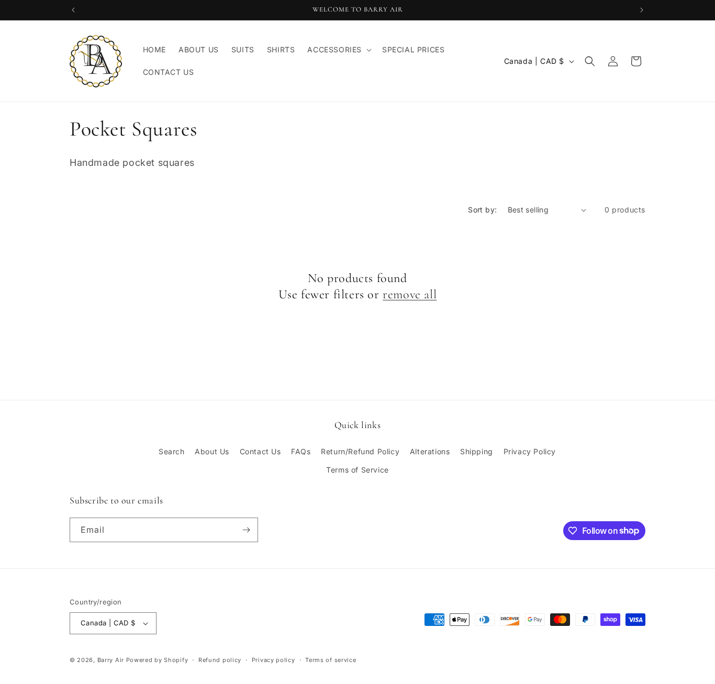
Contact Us (260, 451)
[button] (338, 50)
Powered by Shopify (157, 660)
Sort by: (482, 209)
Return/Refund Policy (360, 451)
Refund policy (219, 660)
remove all (410, 294)
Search (172, 451)
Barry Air (110, 660)
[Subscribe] (246, 530)
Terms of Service (357, 469)
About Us (212, 451)
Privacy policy (273, 660)
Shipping (476, 451)
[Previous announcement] (73, 10)
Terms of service (330, 660)
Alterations (430, 451)
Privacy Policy (530, 451)
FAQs (300, 451)
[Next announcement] (641, 10)
